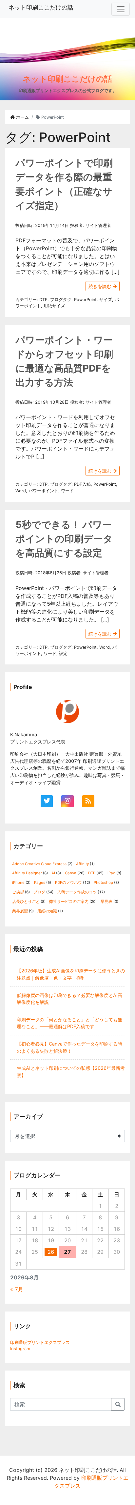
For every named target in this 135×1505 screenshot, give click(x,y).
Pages (39, 882)
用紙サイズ (54, 305)
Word (20, 490)
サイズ (105, 299)
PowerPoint (85, 299)
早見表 (106, 901)
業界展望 (20, 911)
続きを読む (100, 286)
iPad (111, 873)
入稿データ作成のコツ (77, 892)
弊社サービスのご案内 (68, 901)
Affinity (82, 864)
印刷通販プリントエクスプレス (40, 1342)
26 (51, 1252)
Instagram (20, 1348)
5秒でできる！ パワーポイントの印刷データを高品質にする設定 (64, 539)
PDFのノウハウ (68, 882)
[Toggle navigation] (120, 9)
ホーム (22, 117)
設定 (63, 653)
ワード (67, 490)
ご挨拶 (18, 892)
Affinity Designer (27, 873)
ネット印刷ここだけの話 (41, 8)
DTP (43, 299)
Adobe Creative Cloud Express (39, 864)
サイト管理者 (98, 225)
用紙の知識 (47, 911)
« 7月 (16, 1289)
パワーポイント (43, 490)
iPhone (18, 882)
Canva (70, 873)
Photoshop (103, 882)
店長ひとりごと (26, 901)
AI (53, 873)
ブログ (56, 299)
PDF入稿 (82, 484)
